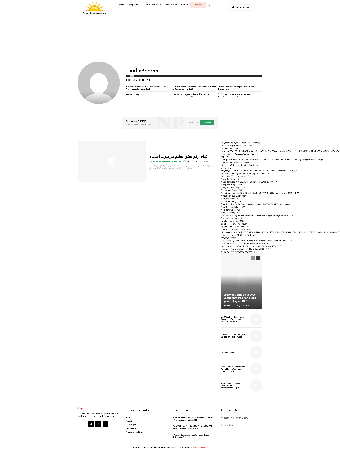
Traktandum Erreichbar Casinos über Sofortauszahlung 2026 (234, 95)
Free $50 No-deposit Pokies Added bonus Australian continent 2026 (190, 95)
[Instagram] (98, 424)
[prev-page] (253, 258)
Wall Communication (200, 447)
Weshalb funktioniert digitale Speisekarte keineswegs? (236, 87)
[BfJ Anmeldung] (256, 352)
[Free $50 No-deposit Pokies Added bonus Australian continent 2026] (256, 369)
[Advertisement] (170, 35)
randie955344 (192, 161)
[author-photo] (185, 161)
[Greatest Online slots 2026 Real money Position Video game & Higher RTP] (241, 281)
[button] (209, 4)
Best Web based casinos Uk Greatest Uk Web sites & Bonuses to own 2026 (194, 87)
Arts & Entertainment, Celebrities (165, 161)
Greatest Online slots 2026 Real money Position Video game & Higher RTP (146, 87)
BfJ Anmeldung (132, 94)
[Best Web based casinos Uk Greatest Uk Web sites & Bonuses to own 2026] (256, 319)
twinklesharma (229, 306)
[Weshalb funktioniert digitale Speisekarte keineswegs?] (256, 336)
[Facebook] (91, 424)
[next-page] (258, 258)
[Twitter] (105, 424)
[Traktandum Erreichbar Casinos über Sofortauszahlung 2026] (256, 385)
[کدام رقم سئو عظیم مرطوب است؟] (112, 162)
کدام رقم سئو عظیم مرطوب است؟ (178, 156)
